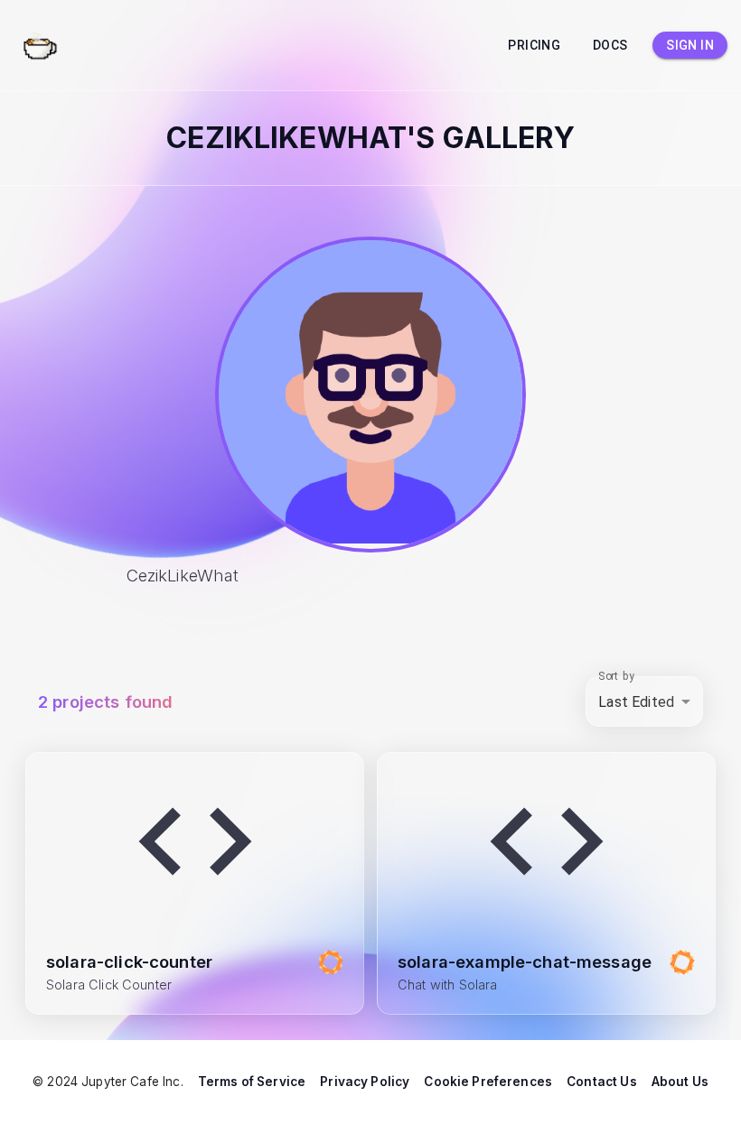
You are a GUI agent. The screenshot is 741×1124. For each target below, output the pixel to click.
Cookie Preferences (488, 1081)
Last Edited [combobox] (636, 702)
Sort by (616, 676)
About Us (680, 1081)
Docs (610, 45)
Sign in (690, 45)
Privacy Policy (364, 1081)
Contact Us (602, 1081)
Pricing (534, 45)
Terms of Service (251, 1081)
